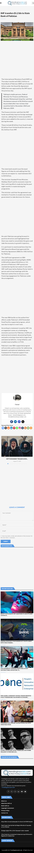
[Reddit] (8, 428)
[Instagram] (19, 421)
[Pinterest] (14, 428)
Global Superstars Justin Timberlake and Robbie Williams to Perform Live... (16, 751)
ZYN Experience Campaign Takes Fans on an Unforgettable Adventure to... (14, 669)
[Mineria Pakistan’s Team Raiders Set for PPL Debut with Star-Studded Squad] (17, 629)
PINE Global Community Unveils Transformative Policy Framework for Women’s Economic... (16, 696)
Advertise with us (6, 803)
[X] (5, 428)
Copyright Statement (7, 808)
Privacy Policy (5, 810)
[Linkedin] (15, 421)
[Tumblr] (22, 428)
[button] (2, 450)
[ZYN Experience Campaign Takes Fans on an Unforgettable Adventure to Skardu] (17, 657)
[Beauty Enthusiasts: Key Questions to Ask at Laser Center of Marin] (17, 602)
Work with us (5, 805)
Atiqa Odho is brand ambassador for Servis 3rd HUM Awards (17, 821)
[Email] (28, 428)
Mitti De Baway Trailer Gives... (17, 459)
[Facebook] (11, 421)
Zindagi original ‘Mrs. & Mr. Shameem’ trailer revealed (15, 830)
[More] (31, 428)
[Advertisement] (17, 59)
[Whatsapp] (17, 428)
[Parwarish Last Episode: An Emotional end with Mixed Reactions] (17, 711)
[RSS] (25, 428)
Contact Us (4, 813)
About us (4, 801)
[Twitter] (22, 421)
